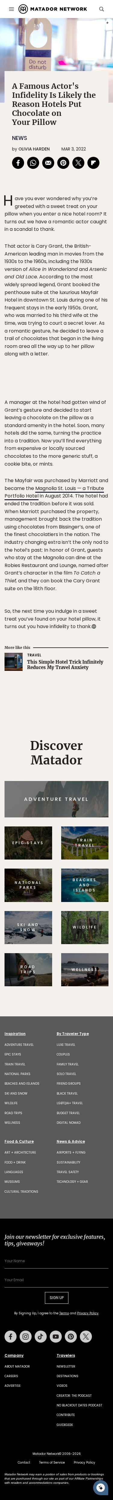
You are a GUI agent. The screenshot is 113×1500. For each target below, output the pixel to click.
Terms (71, 788)
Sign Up (90, 773)
